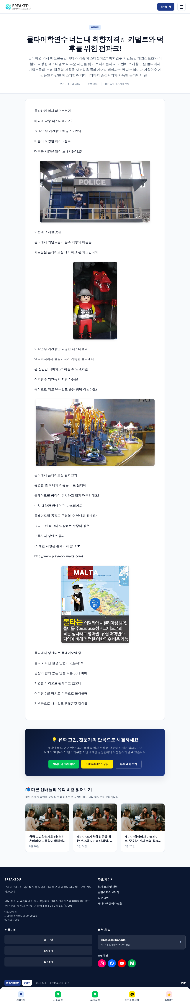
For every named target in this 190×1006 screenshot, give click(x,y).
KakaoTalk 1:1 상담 (97, 764)
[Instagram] (102, 963)
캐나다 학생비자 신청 (110, 903)
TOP (183, 982)
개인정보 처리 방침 (59, 982)
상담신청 (166, 6)
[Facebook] (112, 963)
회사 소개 (41, 982)
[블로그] (132, 963)
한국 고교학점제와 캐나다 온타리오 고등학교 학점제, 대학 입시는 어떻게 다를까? (47, 841)
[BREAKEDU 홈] (24, 7)
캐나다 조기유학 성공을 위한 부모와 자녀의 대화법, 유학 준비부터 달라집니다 (94, 841)
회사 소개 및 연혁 (108, 886)
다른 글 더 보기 (128, 764)
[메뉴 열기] (181, 7)
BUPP (27, 982)
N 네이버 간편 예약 (64, 764)
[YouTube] (122, 963)
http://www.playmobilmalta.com (58, 556)
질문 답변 (103, 897)
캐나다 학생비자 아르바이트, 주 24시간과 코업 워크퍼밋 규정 (141, 841)
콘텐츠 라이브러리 (108, 892)
